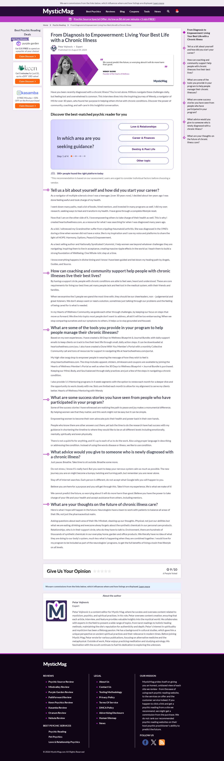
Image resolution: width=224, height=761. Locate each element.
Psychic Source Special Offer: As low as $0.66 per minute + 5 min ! (114, 19)
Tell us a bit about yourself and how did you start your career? (200, 49)
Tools (147, 11)
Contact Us (105, 686)
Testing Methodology (110, 692)
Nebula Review (56, 717)
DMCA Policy (106, 707)
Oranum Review (57, 712)
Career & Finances (143, 137)
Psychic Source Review (61, 681)
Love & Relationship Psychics (64, 741)
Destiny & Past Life (143, 149)
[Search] (168, 11)
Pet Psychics (55, 736)
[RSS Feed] (162, 742)
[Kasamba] (27, 92)
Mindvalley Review (58, 686)
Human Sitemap (107, 717)
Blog (122, 11)
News (158, 11)
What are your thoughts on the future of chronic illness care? (200, 139)
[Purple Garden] (27, 43)
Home (45, 25)
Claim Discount (26, 56)
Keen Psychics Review (60, 702)
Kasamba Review (57, 707)
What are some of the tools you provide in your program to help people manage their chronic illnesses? (199, 86)
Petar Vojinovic (80, 602)
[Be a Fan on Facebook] (145, 742)
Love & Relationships (143, 126)
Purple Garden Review (60, 692)
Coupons (134, 11)
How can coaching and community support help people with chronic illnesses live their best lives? (199, 66)
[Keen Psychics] (27, 68)
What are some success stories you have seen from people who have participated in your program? (200, 106)
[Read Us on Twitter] (154, 742)
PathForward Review (59, 697)
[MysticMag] (58, 11)
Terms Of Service (108, 702)
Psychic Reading (59, 25)
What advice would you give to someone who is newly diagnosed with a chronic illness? (198, 124)
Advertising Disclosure (111, 712)
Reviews (110, 11)
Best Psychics (93, 11)
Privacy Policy (107, 697)
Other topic (143, 160)
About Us (104, 681)
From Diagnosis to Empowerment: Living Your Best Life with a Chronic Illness (198, 34)
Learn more (158, 3)
